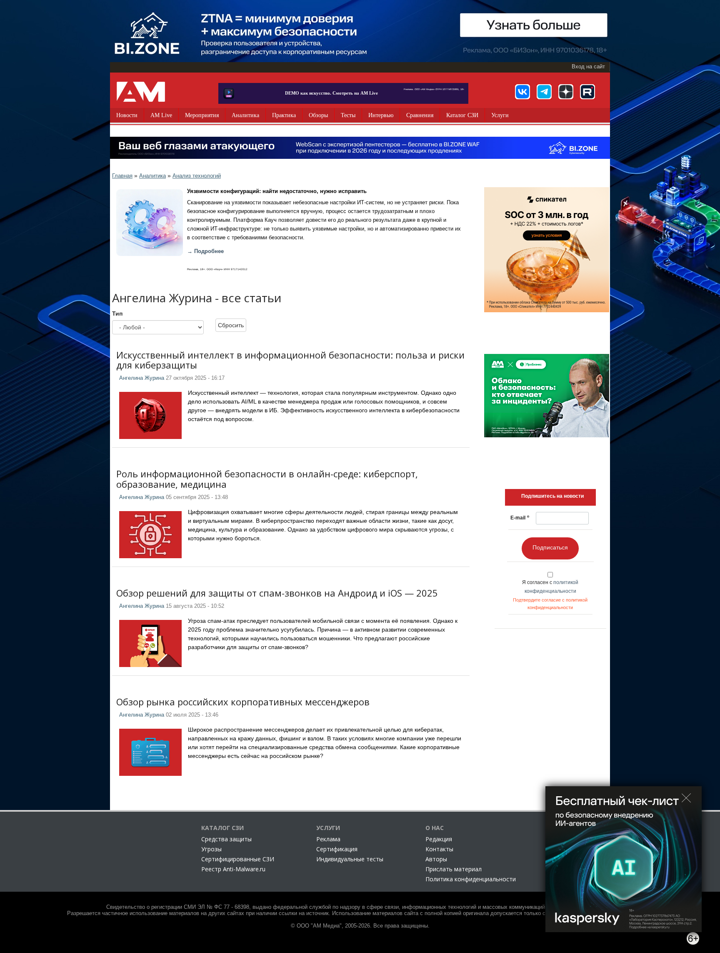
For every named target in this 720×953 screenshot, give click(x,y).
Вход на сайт (588, 67)
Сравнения (419, 115)
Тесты (348, 115)
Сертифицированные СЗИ (237, 859)
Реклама (328, 839)
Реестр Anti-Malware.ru (233, 869)
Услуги (500, 115)
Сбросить (231, 325)
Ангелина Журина (141, 378)
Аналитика (245, 115)
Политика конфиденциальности (470, 879)
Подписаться (550, 547)
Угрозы (211, 849)
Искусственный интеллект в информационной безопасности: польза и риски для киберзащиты (290, 360)
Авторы (436, 859)
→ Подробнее (205, 251)
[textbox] (552, 496)
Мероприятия (202, 115)
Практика (284, 115)
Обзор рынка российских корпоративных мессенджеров (243, 701)
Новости (127, 115)
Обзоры (318, 115)
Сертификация (337, 849)
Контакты (439, 849)
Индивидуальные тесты (349, 859)
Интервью (380, 115)
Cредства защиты (226, 839)
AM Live (161, 115)
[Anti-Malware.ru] (141, 91)
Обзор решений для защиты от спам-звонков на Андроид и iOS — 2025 (277, 593)
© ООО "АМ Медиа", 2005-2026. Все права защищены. (360, 926)
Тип (117, 313)
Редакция (438, 839)
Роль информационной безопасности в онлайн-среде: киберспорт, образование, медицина (267, 478)
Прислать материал (453, 869)
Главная (122, 176)
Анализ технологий (196, 176)
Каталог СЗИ (462, 115)
